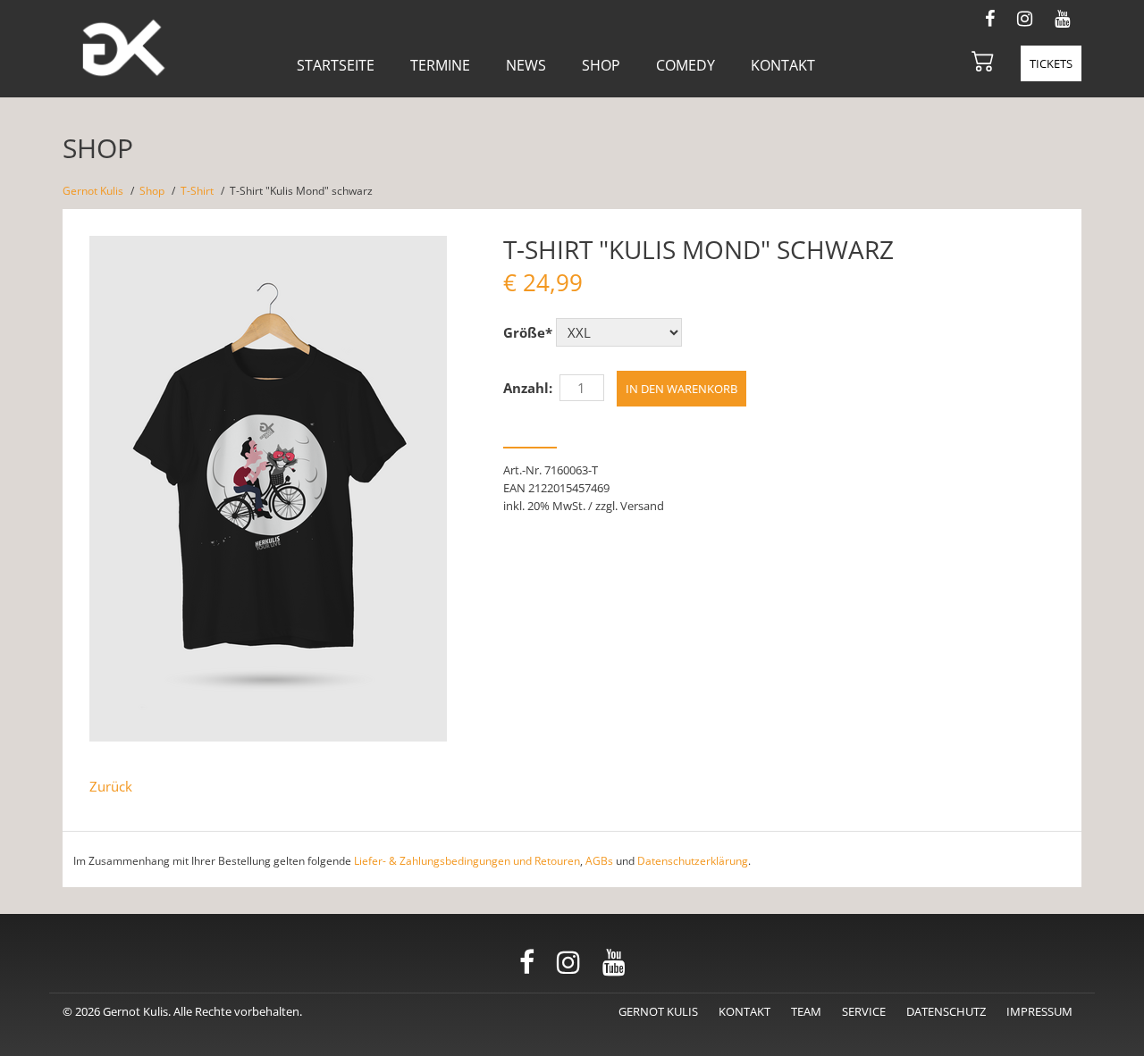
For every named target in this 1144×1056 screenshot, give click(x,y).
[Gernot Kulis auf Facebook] (989, 16)
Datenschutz (946, 1011)
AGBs (599, 860)
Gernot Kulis (93, 190)
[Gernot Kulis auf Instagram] (1024, 16)
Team (806, 1011)
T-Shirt (197, 190)
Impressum (1039, 1011)
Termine (440, 65)
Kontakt (783, 65)
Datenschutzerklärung (692, 860)
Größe (527, 332)
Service (864, 1011)
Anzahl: (527, 388)
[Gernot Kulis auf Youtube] (1062, 16)
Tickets (1051, 63)
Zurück (110, 786)
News (526, 65)
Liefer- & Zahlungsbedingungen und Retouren (467, 860)
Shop (601, 65)
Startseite (335, 65)
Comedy (685, 65)
